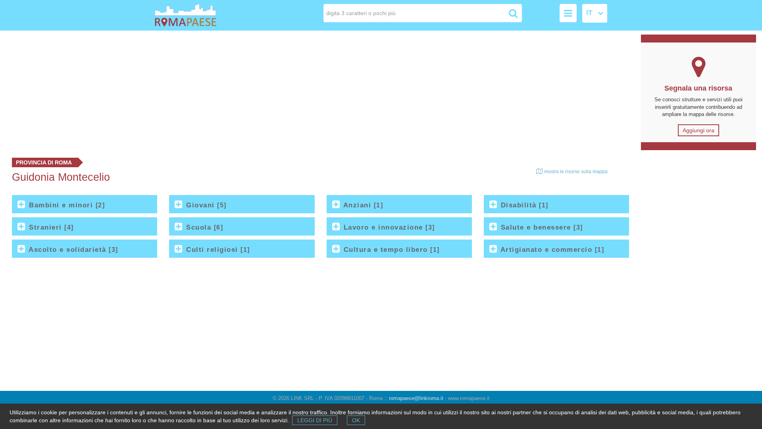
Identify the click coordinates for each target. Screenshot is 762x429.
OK (356, 420)
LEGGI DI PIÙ (314, 420)
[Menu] (568, 13)
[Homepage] (200, 15)
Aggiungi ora (698, 130)
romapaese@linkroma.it (416, 398)
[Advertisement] (317, 92)
